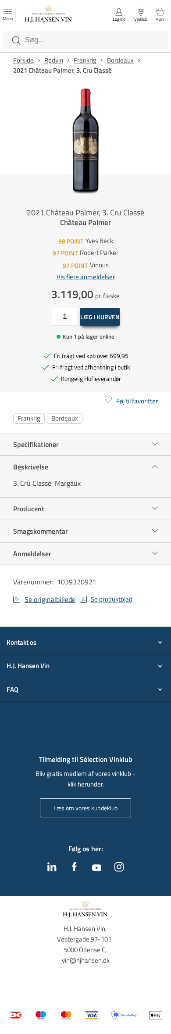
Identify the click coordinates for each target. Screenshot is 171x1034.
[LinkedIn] (52, 869)
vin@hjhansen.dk (86, 960)
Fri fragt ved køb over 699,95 (91, 355)
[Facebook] (74, 869)
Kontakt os (21, 642)
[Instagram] (119, 869)
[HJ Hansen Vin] (48, 15)
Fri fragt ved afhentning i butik (91, 367)
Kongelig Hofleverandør (91, 378)
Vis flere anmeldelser (86, 277)
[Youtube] (96, 868)
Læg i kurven (100, 316)
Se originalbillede (50, 599)
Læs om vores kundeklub (85, 807)
